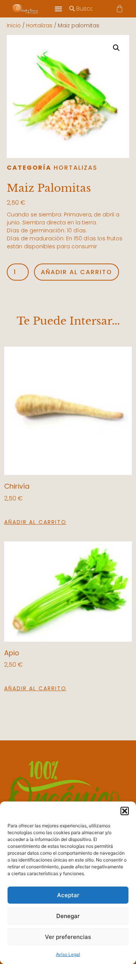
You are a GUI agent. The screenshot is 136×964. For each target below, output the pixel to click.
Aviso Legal (68, 954)
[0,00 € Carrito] (120, 9)
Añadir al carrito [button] (35, 522)
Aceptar (68, 895)
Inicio (14, 25)
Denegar (68, 916)
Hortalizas (39, 25)
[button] (124, 811)
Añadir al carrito (76, 272)
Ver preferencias (68, 936)
